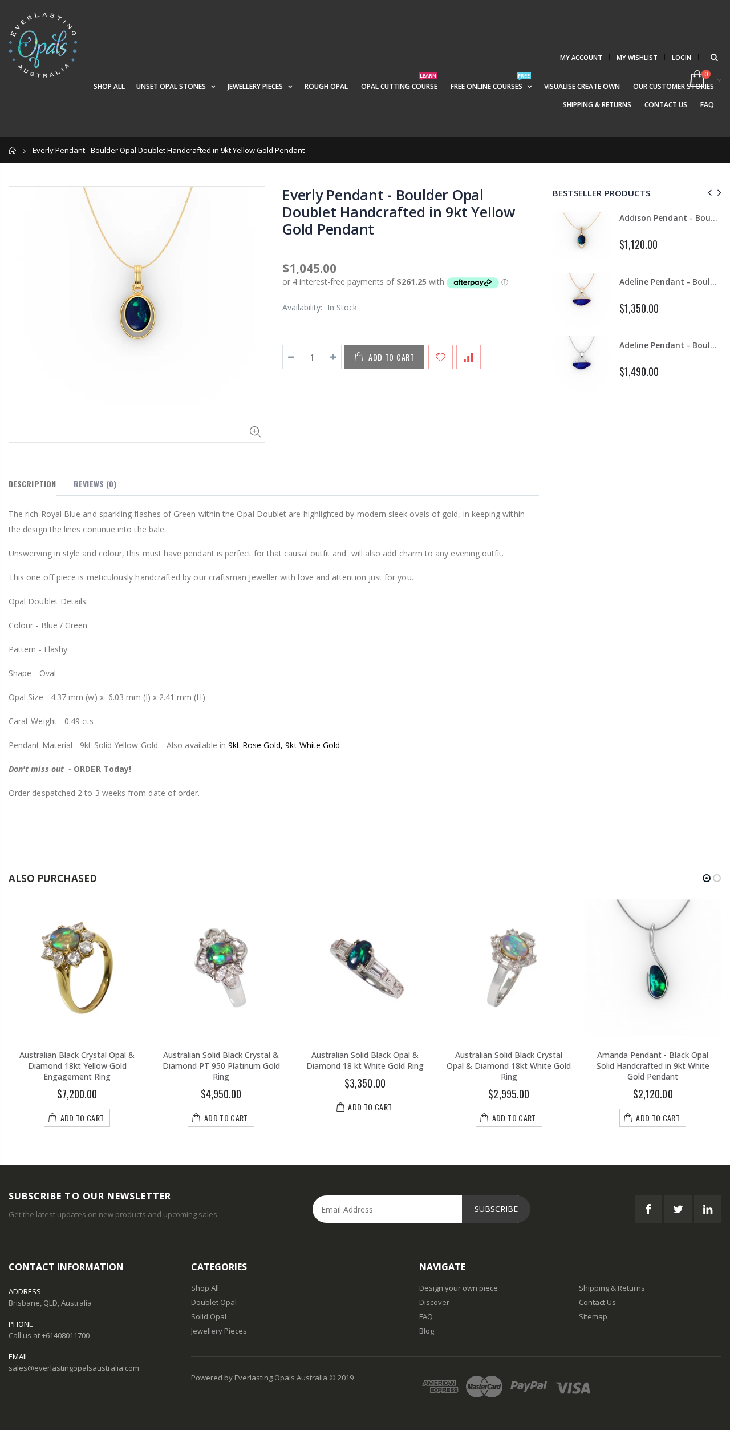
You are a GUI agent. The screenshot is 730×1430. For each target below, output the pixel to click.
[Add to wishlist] (440, 357)
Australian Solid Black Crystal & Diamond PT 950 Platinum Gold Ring (221, 1065)
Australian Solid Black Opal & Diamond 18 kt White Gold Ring (365, 1060)
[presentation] (708, 192)
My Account (581, 57)
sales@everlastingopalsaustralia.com (74, 1368)
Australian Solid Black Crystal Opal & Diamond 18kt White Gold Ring (509, 1065)
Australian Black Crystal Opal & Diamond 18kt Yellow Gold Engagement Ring (77, 1065)
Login (681, 57)
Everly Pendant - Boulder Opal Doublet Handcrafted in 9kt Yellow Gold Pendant (398, 212)
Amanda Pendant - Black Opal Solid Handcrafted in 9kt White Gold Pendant (653, 1065)
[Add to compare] (468, 357)
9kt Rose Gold (254, 745)
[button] (706, 878)
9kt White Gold (312, 745)
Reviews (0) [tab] (95, 484)
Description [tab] (32, 484)
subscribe (496, 1208)
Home (13, 150)
